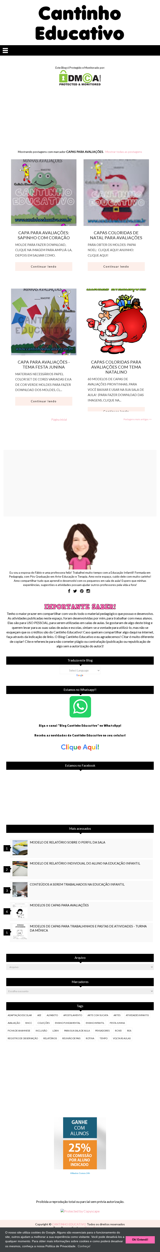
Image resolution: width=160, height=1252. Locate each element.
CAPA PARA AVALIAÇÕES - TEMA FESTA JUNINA (44, 364)
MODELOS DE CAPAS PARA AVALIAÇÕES (59, 905)
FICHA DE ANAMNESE (19, 1030)
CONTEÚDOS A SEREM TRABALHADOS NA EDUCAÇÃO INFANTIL (77, 884)
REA (129, 1030)
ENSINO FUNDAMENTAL (67, 1023)
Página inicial (59, 419)
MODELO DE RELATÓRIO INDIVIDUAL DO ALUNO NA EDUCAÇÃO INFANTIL (85, 863)
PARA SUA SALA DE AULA (77, 1030)
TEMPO (104, 1038)
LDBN (55, 1030)
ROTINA (90, 1038)
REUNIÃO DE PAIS (71, 1038)
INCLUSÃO (41, 1030)
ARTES (117, 1015)
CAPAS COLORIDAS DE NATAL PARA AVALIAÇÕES (116, 235)
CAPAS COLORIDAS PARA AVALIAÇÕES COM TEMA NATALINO (116, 366)
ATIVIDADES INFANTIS (137, 1015)
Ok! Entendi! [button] (140, 1239)
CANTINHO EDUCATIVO (69, 1224)
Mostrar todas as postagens (123, 151)
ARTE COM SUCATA (98, 1015)
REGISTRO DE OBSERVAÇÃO (23, 1038)
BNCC (28, 1023)
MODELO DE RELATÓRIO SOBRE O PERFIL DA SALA (67, 842)
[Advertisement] (80, 122)
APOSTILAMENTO (72, 1015)
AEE (39, 1015)
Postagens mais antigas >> (137, 419)
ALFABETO (52, 1015)
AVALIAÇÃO (14, 1023)
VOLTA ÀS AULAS (122, 1038)
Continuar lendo (44, 266)
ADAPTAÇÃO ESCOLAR (20, 1015)
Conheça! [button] (84, 1246)
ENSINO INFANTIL (95, 1023)
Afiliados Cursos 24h (80, 1173)
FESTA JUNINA (117, 1023)
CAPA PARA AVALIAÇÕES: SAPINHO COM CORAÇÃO (44, 235)
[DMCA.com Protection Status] (80, 84)
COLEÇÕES (44, 1023)
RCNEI (118, 1030)
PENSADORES (102, 1030)
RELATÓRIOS (50, 1038)
